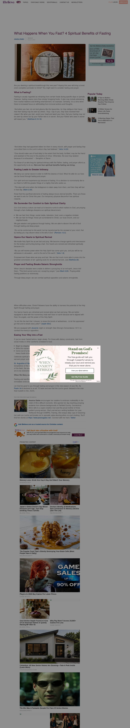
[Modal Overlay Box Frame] (65, 364)
